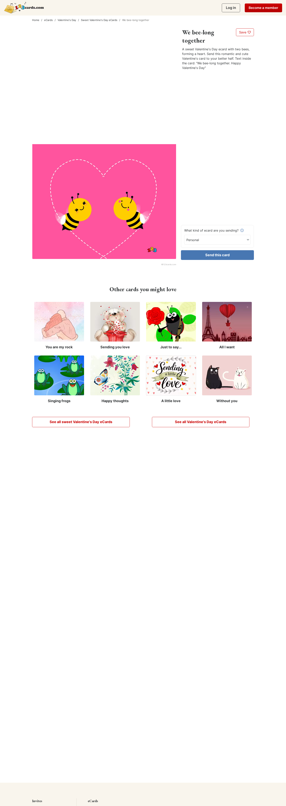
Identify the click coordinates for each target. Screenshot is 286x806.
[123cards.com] (24, 8)
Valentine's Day (67, 20)
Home (35, 20)
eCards (48, 20)
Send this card (217, 255)
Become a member (263, 8)
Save (243, 32)
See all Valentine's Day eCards (200, 422)
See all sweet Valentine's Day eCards (81, 422)
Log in (231, 8)
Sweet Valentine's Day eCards (99, 20)
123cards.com (169, 264)
